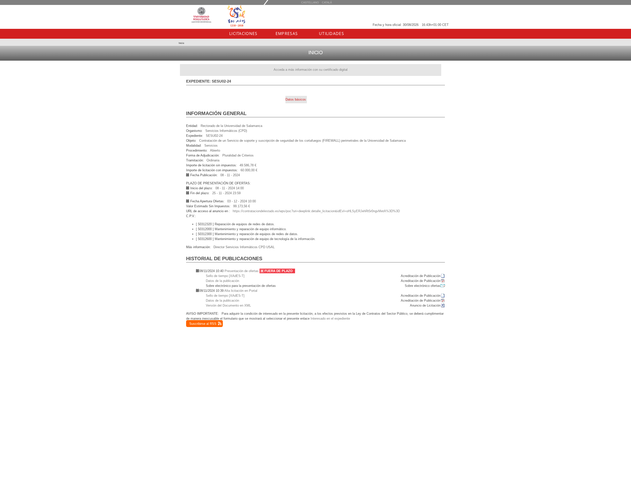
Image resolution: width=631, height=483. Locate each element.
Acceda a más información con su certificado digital (311, 69)
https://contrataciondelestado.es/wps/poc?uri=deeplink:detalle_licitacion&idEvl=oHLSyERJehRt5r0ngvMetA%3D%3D (316, 211)
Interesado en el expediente (330, 318)
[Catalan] (310, 2)
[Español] (327, 2)
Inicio (181, 43)
